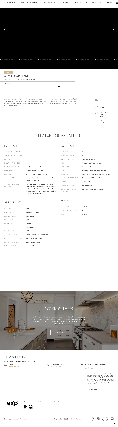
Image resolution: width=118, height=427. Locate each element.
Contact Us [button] (59, 333)
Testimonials (65, 3)
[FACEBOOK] (93, 419)
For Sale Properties (29, 3)
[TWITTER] (107, 419)
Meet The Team (81, 3)
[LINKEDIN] (102, 419)
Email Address (90, 368)
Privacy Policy (91, 383)
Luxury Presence (20, 419)
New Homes (11, 3)
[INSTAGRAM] (98, 419)
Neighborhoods (48, 3)
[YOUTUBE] (112, 419)
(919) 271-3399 (56, 366)
